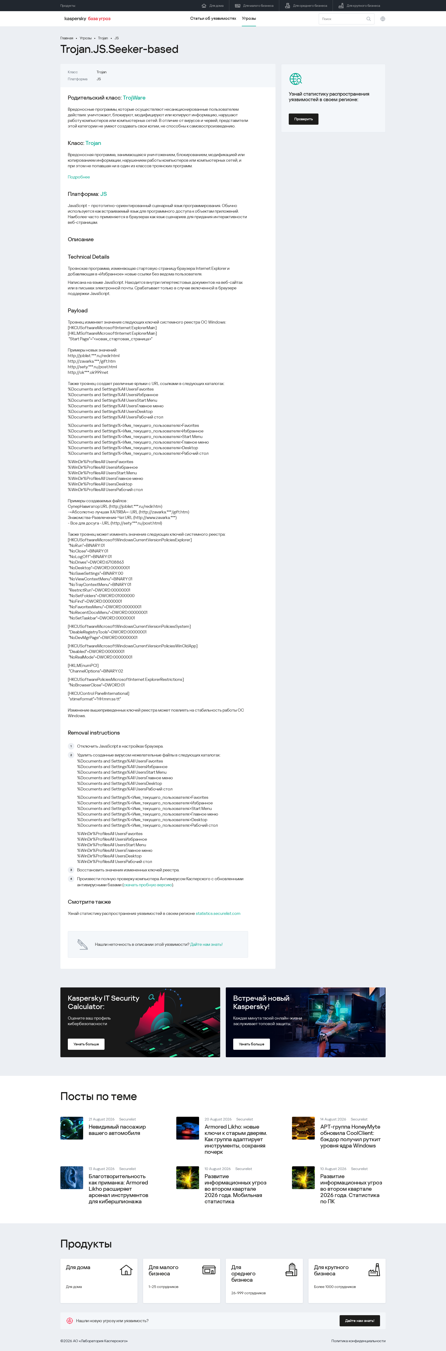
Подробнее (79, 176)
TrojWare (134, 98)
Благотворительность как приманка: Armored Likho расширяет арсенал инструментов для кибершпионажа (118, 1189)
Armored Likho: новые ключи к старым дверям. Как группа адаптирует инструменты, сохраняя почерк (236, 1139)
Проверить (303, 119)
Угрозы (249, 18)
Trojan (103, 38)
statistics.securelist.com (218, 913)
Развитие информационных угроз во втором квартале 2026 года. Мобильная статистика (235, 1189)
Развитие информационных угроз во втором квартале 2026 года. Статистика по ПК (351, 1189)
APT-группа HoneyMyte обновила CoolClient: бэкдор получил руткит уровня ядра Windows (350, 1136)
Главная (66, 38)
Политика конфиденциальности (358, 1341)
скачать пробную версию (148, 884)
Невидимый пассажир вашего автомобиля (117, 1130)
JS (117, 38)
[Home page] (88, 19)
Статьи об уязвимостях (213, 18)
